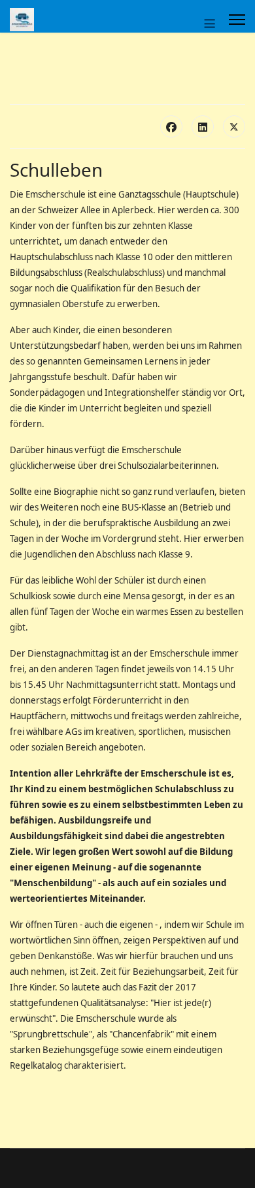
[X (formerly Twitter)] (234, 126)
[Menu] (237, 19)
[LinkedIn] (203, 126)
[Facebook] (171, 126)
